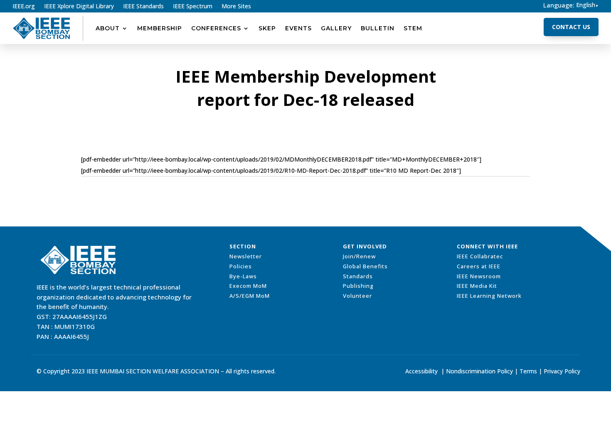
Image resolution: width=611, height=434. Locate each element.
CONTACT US (571, 27)
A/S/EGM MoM (249, 295)
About (108, 28)
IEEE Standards (143, 6)
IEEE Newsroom (479, 276)
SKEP (267, 28)
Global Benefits (365, 266)
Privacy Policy (562, 371)
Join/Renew (359, 256)
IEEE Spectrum (192, 6)
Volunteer (357, 295)
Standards (358, 276)
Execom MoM (248, 285)
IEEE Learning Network (489, 295)
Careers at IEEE (478, 266)
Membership (159, 28)
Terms (528, 371)
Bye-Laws (243, 276)
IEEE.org (23, 6)
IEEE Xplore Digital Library (79, 6)
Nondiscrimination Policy (479, 371)
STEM (413, 28)
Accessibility (421, 371)
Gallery (336, 28)
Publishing (358, 285)
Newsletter (245, 256)
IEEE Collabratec (480, 256)
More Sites (236, 6)
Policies (240, 266)
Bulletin (377, 28)
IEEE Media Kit (477, 285)
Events (298, 28)
